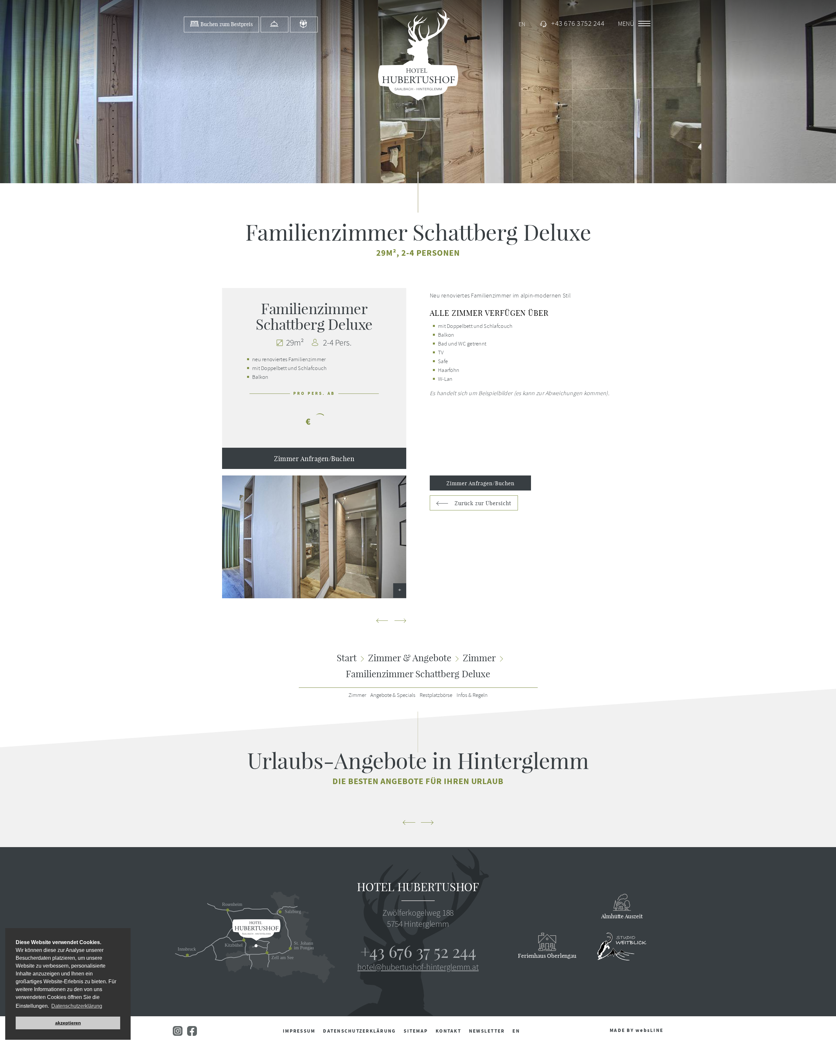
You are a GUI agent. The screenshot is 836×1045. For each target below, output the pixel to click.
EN (516, 1031)
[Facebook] (192, 1033)
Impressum (299, 1031)
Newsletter (487, 1031)
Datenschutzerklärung (359, 1031)
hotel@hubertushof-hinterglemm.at (417, 967)
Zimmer (357, 695)
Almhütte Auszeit (622, 916)
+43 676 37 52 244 (418, 952)
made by (636, 1030)
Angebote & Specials (392, 695)
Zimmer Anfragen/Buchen (314, 459)
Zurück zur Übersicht (482, 503)
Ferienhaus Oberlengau (547, 955)
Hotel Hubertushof (418, 887)
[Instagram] (178, 1033)
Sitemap (416, 1031)
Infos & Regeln (472, 695)
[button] (400, 621)
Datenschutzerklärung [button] (76, 1006)
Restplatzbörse (436, 695)
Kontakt (448, 1031)
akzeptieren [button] (68, 1022)
